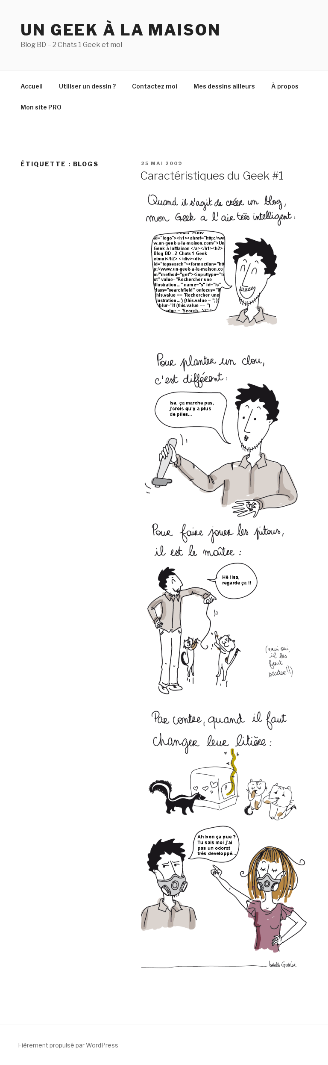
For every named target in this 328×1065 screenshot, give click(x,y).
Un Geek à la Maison (120, 30)
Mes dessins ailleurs (224, 86)
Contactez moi (154, 86)
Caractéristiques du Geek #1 (212, 175)
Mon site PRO (41, 107)
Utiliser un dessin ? (87, 86)
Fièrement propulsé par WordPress (68, 1045)
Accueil (31, 86)
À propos (285, 86)
